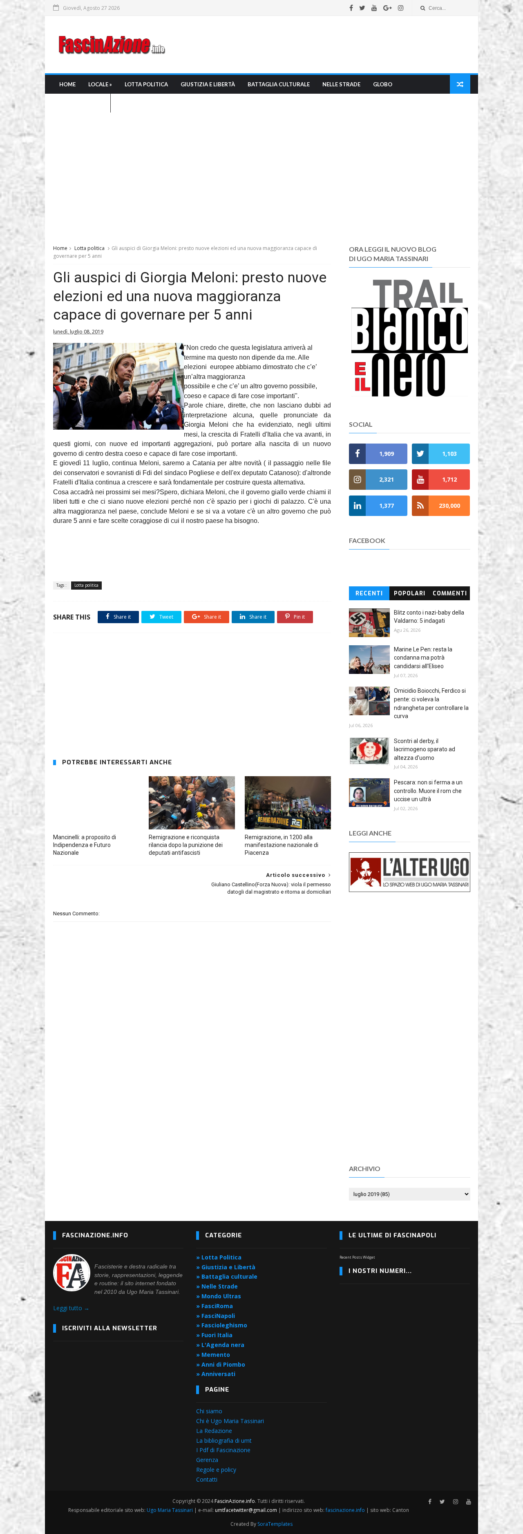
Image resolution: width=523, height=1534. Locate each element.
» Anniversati (215, 1374)
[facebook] (351, 8)
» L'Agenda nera (220, 1345)
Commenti (450, 593)
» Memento (213, 1354)
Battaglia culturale (279, 84)
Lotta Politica (146, 84)
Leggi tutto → (71, 1308)
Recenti (369, 593)
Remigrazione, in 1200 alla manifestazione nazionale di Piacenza (281, 845)
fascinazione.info (345, 1510)
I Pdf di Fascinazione (223, 1450)
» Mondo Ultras (218, 1296)
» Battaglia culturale (226, 1276)
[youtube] (374, 8)
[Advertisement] (321, 44)
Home (67, 84)
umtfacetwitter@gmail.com (246, 1510)
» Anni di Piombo (220, 1364)
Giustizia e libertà (208, 84)
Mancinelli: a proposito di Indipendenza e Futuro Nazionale (84, 845)
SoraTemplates (275, 1523)
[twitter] (362, 8)
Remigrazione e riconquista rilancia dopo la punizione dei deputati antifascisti (186, 845)
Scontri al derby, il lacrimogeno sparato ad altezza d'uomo (424, 749)
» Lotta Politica (218, 1257)
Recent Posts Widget (357, 1257)
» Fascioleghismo (221, 1325)
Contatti (206, 1479)
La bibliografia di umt (224, 1440)
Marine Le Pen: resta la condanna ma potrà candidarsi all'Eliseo (423, 657)
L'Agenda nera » (81, 103)
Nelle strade (341, 84)
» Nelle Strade (217, 1286)
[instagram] (401, 8)
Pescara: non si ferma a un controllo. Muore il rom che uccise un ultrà (428, 790)
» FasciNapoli (215, 1316)
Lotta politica (89, 248)
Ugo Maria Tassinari (170, 1510)
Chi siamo (209, 1411)
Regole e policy (216, 1469)
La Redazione (214, 1431)
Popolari (409, 593)
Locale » (100, 84)
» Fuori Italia (214, 1335)
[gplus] (387, 8)
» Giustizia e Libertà (225, 1267)
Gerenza (207, 1460)
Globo (382, 84)
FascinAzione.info (235, 1501)
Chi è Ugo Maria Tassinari (230, 1421)
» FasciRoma (214, 1306)
